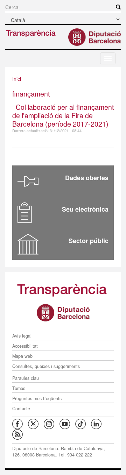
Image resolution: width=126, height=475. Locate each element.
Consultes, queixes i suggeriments (46, 366)
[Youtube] (67, 423)
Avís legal (21, 336)
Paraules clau (25, 378)
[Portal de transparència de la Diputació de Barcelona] (63, 289)
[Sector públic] (28, 244)
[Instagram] (51, 423)
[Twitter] (36, 423)
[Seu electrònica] (25, 212)
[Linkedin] (99, 423)
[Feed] (20, 434)
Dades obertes (86, 177)
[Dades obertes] (28, 181)
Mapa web (22, 356)
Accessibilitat (25, 346)
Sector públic (88, 240)
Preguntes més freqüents (37, 398)
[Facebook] (20, 423)
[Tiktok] (83, 423)
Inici (16, 78)
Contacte (21, 408)
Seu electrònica (85, 209)
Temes (18, 388)
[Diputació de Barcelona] (63, 312)
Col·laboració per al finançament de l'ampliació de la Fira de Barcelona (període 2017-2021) (63, 115)
